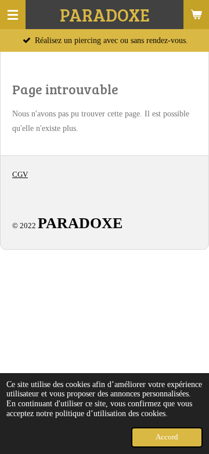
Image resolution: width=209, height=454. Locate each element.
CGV (20, 174)
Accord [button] (167, 437)
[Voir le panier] (196, 14)
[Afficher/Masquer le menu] (13, 14)
